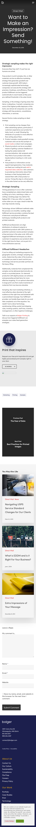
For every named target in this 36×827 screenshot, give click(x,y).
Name (5, 663)
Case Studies (7, 795)
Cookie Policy (5, 748)
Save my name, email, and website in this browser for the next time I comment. (17, 696)
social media (9, 144)
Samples (22, 395)
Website (5, 682)
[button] (33, 3)
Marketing (6, 395)
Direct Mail (18, 10)
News (17, 499)
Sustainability (7, 769)
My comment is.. (8, 633)
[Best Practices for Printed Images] (18, 444)
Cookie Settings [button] (9, 821)
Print (4, 798)
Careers (5, 778)
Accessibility (14, 748)
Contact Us (6, 763)
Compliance (7, 772)
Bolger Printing (22, 315)
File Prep (5, 775)
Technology (6, 801)
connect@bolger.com (9, 740)
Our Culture (6, 766)
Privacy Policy (7, 781)
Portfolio (5, 792)
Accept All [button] (20, 821)
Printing (14, 395)
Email (5, 673)
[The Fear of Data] (18, 420)
